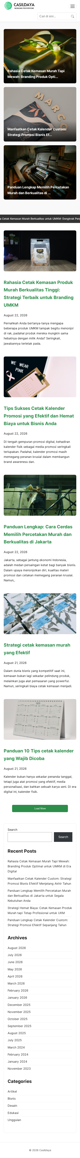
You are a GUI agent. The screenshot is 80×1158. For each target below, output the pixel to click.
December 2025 (19, 1005)
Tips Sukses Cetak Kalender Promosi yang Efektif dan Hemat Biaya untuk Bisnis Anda (39, 416)
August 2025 (17, 1033)
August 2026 (17, 948)
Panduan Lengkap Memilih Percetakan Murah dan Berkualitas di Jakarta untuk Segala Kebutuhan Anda (39, 895)
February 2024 (18, 1054)
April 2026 (15, 976)
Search (12, 829)
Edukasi (13, 1113)
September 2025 (19, 1026)
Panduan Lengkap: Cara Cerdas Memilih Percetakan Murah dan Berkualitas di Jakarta (38, 534)
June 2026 (15, 962)
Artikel (12, 1091)
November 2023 (19, 1068)
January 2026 (17, 997)
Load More (40, 808)
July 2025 (15, 1040)
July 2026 (15, 955)
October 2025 (18, 1019)
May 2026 (15, 969)
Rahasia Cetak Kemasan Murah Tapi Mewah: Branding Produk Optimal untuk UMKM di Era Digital (39, 866)
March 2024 (16, 1047)
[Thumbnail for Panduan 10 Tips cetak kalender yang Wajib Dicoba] (40, 719)
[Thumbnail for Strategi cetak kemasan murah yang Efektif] (40, 613)
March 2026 (16, 983)
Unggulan (14, 1120)
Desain (12, 1105)
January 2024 (17, 1061)
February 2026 (18, 990)
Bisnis (12, 1098)
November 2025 (19, 1012)
